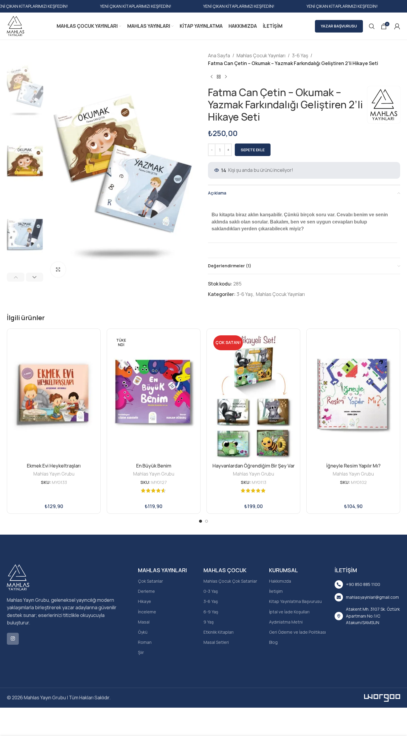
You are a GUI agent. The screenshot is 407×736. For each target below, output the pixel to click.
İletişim (276, 591)
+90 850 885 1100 (363, 584)
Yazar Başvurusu (339, 26)
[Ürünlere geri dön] (218, 76)
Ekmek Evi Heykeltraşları (54, 465)
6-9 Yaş (211, 612)
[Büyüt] (58, 269)
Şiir (141, 652)
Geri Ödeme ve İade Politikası (297, 632)
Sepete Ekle (253, 149)
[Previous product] (211, 76)
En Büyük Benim (153, 465)
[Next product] (225, 76)
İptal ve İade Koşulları (289, 612)
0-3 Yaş (211, 591)
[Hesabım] (397, 26)
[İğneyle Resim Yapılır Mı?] (353, 396)
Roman (145, 642)
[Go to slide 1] (200, 521)
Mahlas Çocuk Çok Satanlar (230, 581)
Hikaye (144, 601)
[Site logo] (15, 25)
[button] (15, 277)
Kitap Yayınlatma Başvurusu (295, 601)
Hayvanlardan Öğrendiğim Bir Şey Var (253, 465)
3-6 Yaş (300, 55)
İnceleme (147, 612)
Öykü (142, 632)
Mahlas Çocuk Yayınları (261, 55)
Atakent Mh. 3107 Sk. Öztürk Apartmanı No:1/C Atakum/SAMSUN (373, 615)
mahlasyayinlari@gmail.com (372, 597)
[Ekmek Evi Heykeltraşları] (54, 396)
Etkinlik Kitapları (219, 632)
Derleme (146, 591)
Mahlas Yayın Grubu (53, 474)
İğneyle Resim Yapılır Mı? (353, 465)
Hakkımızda (280, 581)
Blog (273, 642)
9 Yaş (209, 622)
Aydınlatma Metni (286, 622)
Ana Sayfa (219, 55)
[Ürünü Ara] (372, 26)
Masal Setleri (216, 642)
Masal (144, 622)
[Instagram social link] (13, 639)
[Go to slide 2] (206, 521)
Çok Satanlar (150, 581)
